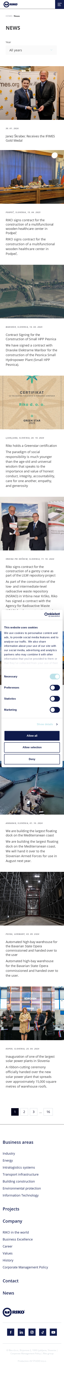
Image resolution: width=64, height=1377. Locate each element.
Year (8, 42)
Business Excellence (18, 1239)
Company (12, 1221)
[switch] (55, 687)
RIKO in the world (16, 1232)
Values (8, 1253)
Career (7, 1246)
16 (48, 1112)
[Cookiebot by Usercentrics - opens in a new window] (45, 614)
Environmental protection (22, 1188)
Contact (10, 1281)
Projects (11, 1209)
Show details (45, 724)
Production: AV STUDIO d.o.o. (32, 1360)
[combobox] (31, 50)
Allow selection (32, 747)
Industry (9, 1153)
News (8, 1293)
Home (9, 15)
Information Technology (21, 1195)
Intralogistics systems (19, 1167)
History (8, 1260)
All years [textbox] (15, 50)
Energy (8, 1160)
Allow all (32, 735)
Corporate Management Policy (25, 1267)
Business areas (18, 1142)
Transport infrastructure (21, 1174)
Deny (32, 759)
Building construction (19, 1181)
